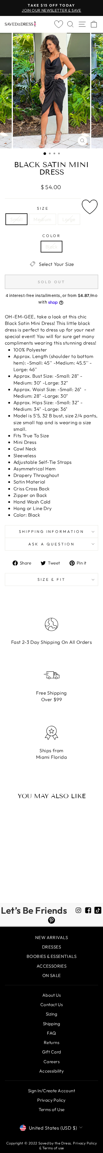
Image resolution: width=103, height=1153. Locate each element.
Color (51, 235)
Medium (42, 219)
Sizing (51, 1014)
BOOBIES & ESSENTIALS (51, 956)
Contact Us (51, 1004)
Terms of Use (52, 1109)
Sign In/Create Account (51, 1090)
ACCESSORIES (52, 966)
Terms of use (53, 1148)
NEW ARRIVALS (51, 937)
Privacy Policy (51, 1100)
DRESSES (51, 947)
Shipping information (51, 531)
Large (69, 219)
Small (16, 219)
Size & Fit (51, 579)
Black (51, 247)
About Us (51, 995)
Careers (51, 1061)
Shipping (51, 1023)
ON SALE (51, 975)
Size (43, 208)
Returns (51, 1042)
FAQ (51, 1033)
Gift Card (51, 1052)
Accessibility (51, 1071)
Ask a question (51, 544)
